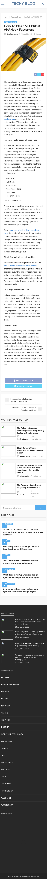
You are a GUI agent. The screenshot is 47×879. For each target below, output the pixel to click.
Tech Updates (10, 22)
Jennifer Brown (22, 439)
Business (8, 524)
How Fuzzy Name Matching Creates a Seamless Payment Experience (21, 547)
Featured (5, 706)
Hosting (5, 727)
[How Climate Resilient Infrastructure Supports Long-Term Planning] (7, 646)
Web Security (7, 805)
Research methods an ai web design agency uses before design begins (20, 590)
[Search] (43, 4)
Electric (5, 699)
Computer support (10, 685)
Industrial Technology (12, 734)
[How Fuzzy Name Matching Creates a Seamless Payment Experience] (7, 635)
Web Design (9, 569)
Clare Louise (24, 476)
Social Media (7, 762)
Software (5, 770)
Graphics (5, 720)
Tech (7, 540)
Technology (7, 791)
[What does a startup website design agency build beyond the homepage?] (7, 658)
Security (5, 748)
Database (5, 692)
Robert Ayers (25, 456)
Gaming (4, 713)
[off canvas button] (2, 4)
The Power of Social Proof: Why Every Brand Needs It (29, 486)
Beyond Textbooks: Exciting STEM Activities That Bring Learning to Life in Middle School (29, 469)
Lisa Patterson (12, 34)
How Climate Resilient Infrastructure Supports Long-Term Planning (20, 562)
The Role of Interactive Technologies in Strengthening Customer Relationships (30, 430)
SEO (3, 755)
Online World (7, 741)
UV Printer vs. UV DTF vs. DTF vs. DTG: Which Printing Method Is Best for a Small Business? (23, 532)
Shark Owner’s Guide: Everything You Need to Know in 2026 (30, 450)
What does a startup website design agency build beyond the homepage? (21, 576)
